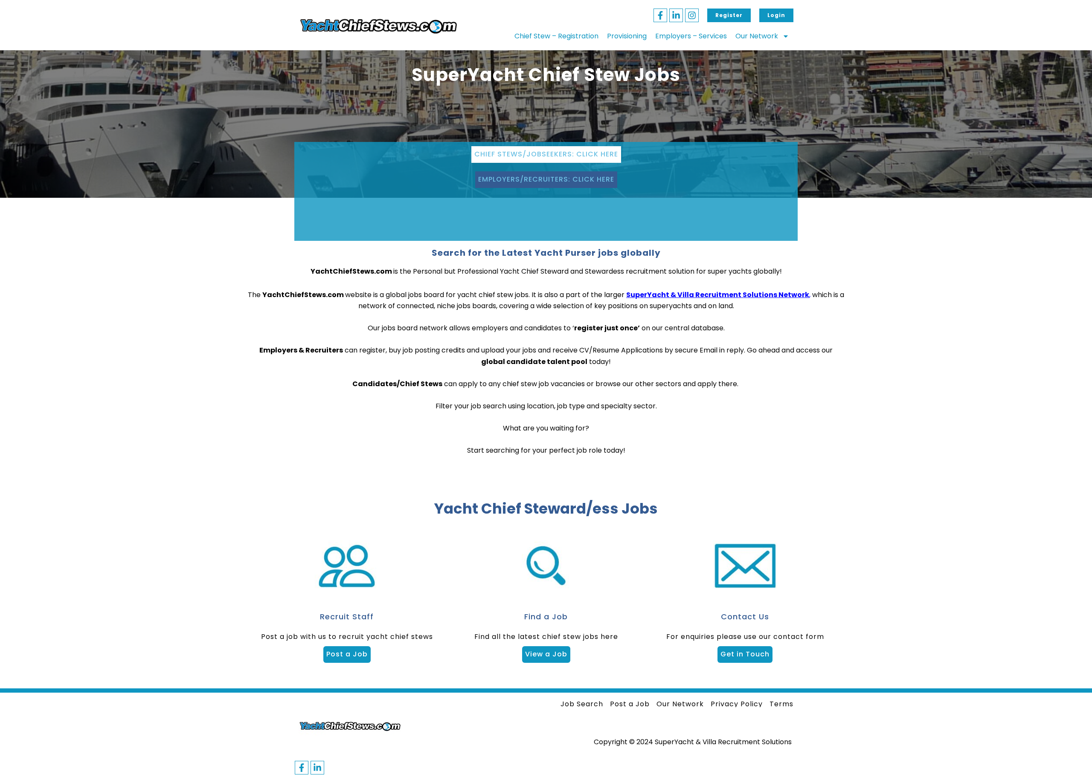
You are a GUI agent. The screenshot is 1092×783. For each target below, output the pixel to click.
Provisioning (627, 36)
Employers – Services (691, 36)
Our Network (756, 36)
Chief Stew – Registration (556, 36)
